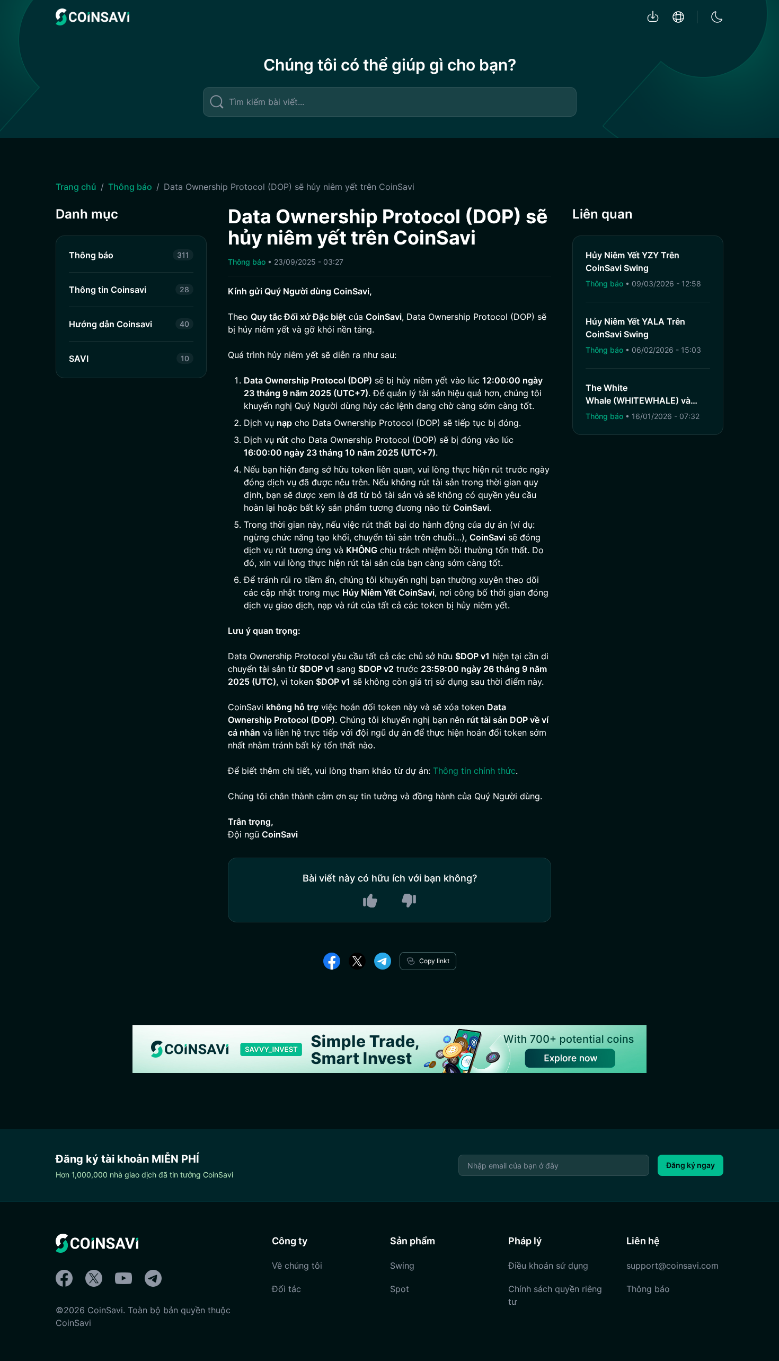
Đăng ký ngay (690, 1165)
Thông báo (130, 186)
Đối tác (286, 1289)
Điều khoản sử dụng (548, 1265)
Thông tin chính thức (474, 770)
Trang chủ (76, 186)
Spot (399, 1289)
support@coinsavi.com (672, 1265)
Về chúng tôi (297, 1265)
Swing (402, 1265)
